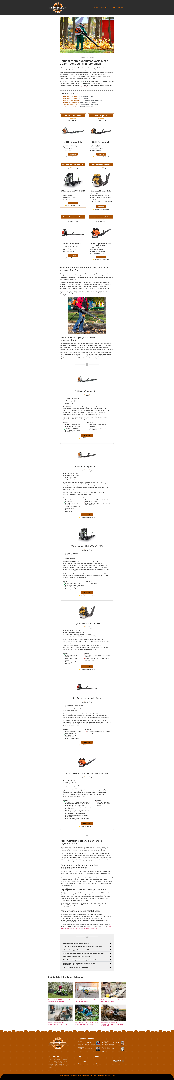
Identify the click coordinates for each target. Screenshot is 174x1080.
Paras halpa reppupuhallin (101, 217)
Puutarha (95, 7)
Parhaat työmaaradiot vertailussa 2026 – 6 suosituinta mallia (113, 1000)
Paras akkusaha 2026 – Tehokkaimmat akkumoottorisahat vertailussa (86, 1023)
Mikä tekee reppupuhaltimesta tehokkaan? (76, 943)
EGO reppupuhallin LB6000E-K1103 (86, 546)
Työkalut (112, 7)
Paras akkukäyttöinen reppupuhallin (72, 164)
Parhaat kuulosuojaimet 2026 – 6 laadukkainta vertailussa (86, 1049)
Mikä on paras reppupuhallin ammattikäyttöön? (77, 956)
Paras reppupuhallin (101, 116)
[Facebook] (114, 1061)
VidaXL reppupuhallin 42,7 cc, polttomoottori (87, 773)
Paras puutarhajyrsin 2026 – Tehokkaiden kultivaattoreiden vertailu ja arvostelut (113, 1024)
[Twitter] (117, 1061)
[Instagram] (120, 1061)
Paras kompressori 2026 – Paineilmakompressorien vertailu (86, 1043)
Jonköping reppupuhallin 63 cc (87, 698)
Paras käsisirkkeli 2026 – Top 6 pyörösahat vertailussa (110, 1043)
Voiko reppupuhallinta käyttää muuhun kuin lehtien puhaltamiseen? (83, 953)
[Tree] (123, 1061)
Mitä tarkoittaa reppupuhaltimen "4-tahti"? (76, 950)
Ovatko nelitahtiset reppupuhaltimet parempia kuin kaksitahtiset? (83, 946)
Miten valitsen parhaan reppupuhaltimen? (75, 967)
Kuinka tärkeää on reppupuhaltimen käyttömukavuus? (79, 960)
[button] (87, 943)
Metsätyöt (104, 7)
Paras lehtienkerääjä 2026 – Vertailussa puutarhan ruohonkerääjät (60, 1000)
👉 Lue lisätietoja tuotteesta (73, 156)
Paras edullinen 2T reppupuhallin (73, 217)
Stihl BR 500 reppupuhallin (87, 391)
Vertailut (121, 7)
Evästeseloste (81, 1059)
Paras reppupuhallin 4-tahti (73, 116)
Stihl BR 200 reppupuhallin (87, 466)
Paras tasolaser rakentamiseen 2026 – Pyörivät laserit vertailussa (86, 1000)
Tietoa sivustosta (82, 1063)
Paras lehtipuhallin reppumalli (101, 164)
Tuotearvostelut (82, 1061)
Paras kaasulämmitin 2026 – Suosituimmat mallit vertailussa (57, 1023)
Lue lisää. (113, 1075)
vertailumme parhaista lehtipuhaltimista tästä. (73, 87)
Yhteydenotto (81, 1065)
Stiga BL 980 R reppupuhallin (87, 623)
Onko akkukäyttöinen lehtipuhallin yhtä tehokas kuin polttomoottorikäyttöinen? (79, 963)
